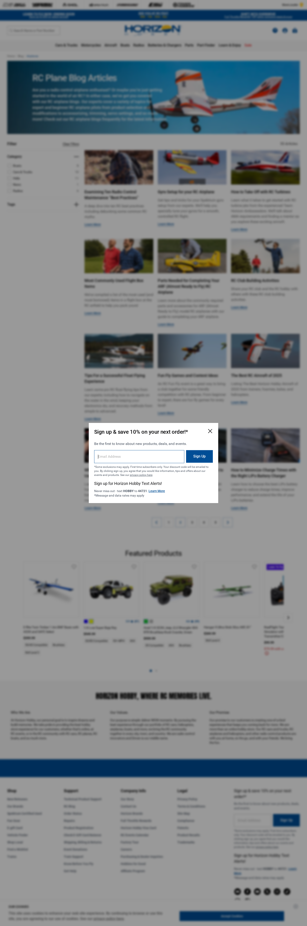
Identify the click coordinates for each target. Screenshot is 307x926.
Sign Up (199, 456)
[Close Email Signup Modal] (210, 431)
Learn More (157, 491)
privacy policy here (141, 475)
